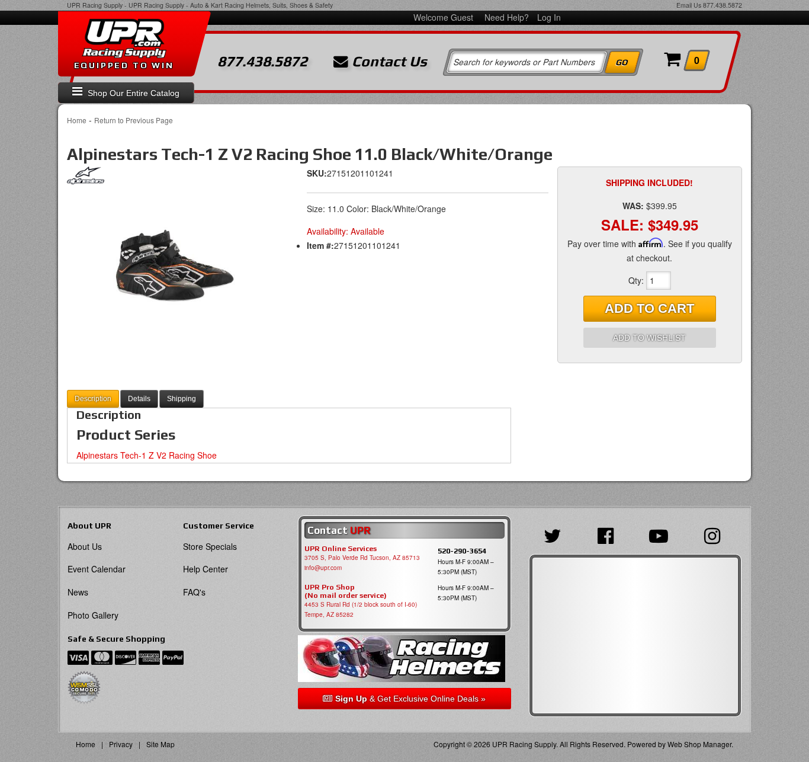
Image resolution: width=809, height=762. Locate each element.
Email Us (688, 5)
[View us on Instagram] (715, 534)
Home (76, 120)
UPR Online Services (340, 549)
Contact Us (387, 61)
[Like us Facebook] (608, 534)
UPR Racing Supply (95, 5)
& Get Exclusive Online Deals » (410, 698)
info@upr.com (323, 568)
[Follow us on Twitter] (555, 534)
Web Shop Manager (699, 744)
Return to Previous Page (133, 120)
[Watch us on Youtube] (661, 534)
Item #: (320, 245)
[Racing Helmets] (404, 658)
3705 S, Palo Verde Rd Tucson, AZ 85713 (362, 557)
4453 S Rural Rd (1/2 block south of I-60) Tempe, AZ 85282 (360, 609)
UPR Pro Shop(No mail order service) (345, 591)
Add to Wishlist (649, 337)
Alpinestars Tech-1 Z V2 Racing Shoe (146, 455)
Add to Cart (649, 308)
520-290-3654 (462, 550)
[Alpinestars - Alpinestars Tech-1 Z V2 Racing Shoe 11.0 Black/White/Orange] (85, 178)
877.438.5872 (722, 5)
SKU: (317, 173)
